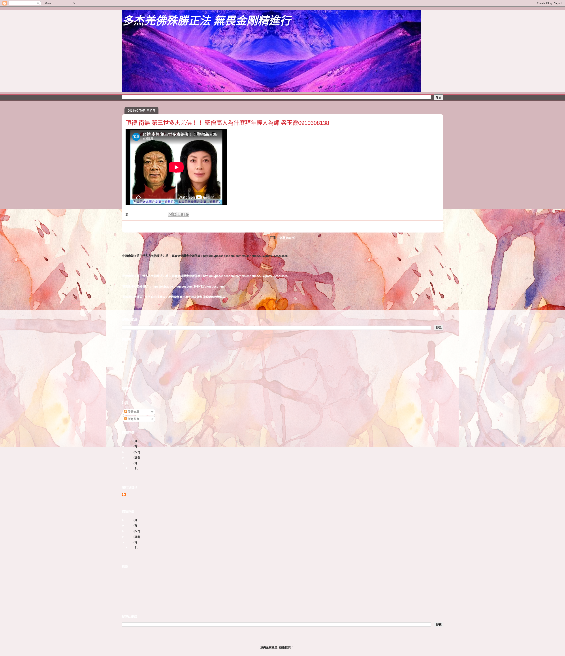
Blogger (299, 647)
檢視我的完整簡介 (133, 500)
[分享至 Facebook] (183, 214)
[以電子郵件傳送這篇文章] (170, 214)
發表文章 (133, 411)
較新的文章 (134, 226)
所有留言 (133, 419)
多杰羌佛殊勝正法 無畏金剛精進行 (206, 21)
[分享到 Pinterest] (187, 214)
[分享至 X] (179, 214)
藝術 (125, 593)
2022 (130, 446)
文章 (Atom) (287, 237)
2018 (130, 463)
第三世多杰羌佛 (132, 579)
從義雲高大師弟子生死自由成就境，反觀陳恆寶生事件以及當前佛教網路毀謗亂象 (174, 293)
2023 (130, 440)
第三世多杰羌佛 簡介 (135, 282)
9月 (132, 468)
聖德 (125, 588)
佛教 (125, 574)
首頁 (291, 226)
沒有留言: (156, 214)
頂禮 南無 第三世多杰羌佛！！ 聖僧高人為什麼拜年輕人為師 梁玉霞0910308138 (227, 123)
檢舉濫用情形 (132, 605)
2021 (130, 452)
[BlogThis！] (174, 214)
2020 (130, 457)
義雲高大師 (129, 583)
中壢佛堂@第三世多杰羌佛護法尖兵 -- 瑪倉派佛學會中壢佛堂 (167, 249)
